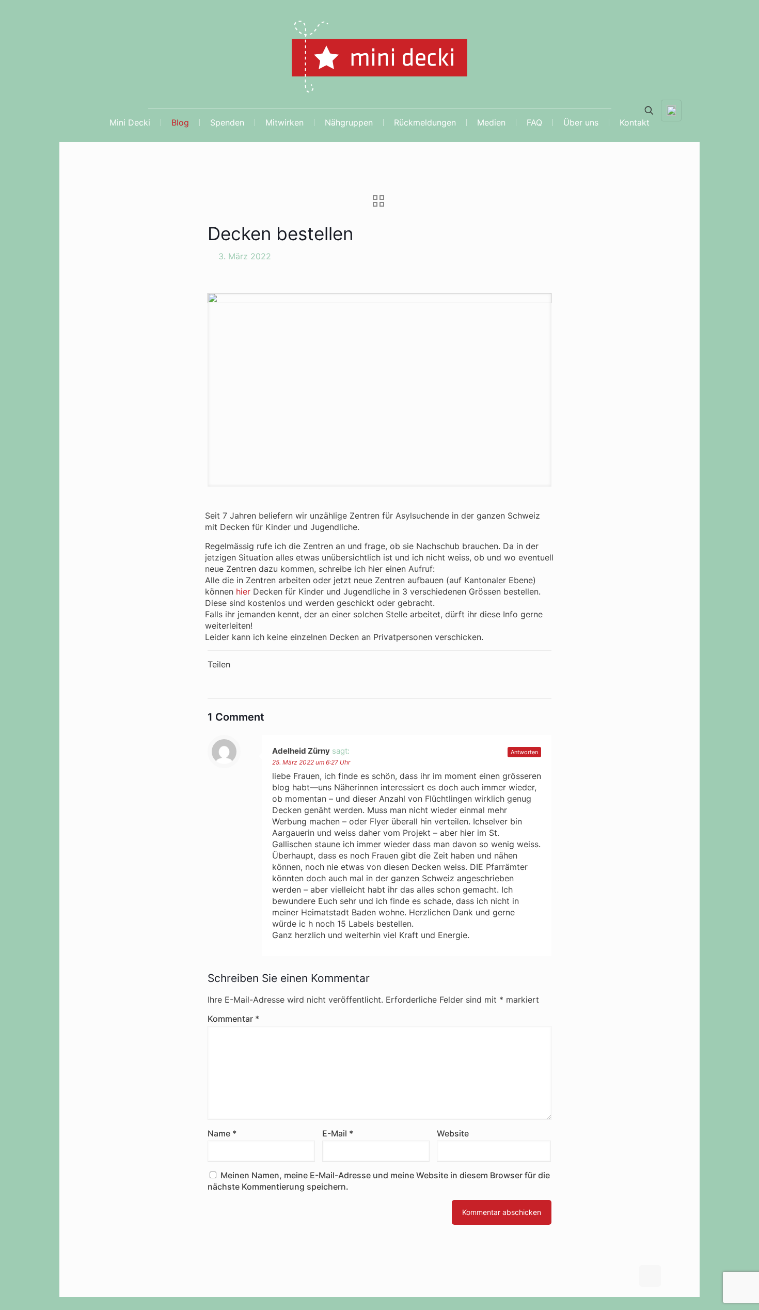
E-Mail (337, 1133)
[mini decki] (379, 60)
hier (243, 591)
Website (453, 1133)
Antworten (524, 752)
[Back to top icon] (650, 1276)
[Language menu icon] (671, 110)
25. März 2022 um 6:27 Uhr (311, 762)
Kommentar (233, 1018)
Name (222, 1133)
